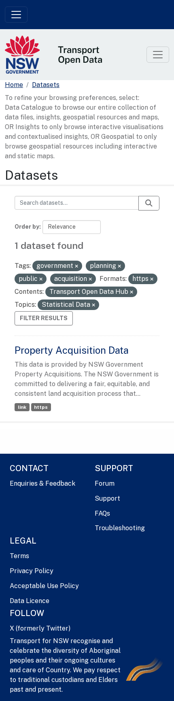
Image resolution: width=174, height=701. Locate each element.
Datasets (45, 85)
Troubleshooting (120, 528)
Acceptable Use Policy (44, 586)
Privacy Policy (31, 571)
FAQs (102, 513)
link (22, 407)
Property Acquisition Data (72, 350)
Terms (19, 556)
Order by (27, 226)
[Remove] (76, 266)
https (41, 407)
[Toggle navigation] (16, 14)
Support (107, 498)
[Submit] (148, 203)
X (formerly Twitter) (40, 628)
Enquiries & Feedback (42, 483)
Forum (105, 483)
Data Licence (29, 601)
